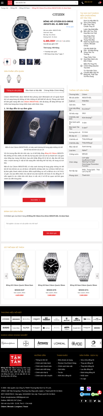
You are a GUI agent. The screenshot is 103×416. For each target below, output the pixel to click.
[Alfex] (26, 328)
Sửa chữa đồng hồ (87, 360)
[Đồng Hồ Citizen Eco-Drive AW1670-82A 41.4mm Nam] (9, 79)
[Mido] (56, 328)
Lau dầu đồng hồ (87, 369)
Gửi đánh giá (52, 233)
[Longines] (36, 319)
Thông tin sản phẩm (14, 90)
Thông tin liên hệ (41, 360)
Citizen (3, 406)
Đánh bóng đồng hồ (88, 372)
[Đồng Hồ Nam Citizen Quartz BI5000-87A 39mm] (51, 280)
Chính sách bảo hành (43, 363)
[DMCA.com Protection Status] (95, 396)
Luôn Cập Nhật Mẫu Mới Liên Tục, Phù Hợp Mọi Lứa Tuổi (91, 31)
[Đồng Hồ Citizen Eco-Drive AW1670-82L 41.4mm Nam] (7, 62)
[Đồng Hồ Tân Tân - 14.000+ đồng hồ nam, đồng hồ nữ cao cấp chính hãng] (10, 3)
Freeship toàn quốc (51, 51)
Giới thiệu (61, 369)
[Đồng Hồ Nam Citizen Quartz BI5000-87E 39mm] (19, 280)
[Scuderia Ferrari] (67, 319)
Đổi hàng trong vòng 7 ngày (54, 54)
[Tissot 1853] (46, 319)
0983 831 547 (88, 2)
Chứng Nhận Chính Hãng (53, 90)
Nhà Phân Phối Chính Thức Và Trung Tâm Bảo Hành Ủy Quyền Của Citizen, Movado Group (91, 40)
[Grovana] (36, 328)
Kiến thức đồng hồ (64, 375)
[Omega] (56, 319)
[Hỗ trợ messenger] (89, 389)
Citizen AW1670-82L (31, 102)
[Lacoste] (77, 319)
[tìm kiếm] (76, 2)
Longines (18, 406)
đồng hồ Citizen (51, 153)
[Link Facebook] (82, 401)
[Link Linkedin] (99, 401)
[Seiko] (97, 328)
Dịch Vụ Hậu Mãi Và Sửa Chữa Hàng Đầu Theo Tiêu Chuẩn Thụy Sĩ (91, 23)
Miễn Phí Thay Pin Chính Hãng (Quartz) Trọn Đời (91, 66)
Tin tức (60, 372)
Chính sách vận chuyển (44, 375)
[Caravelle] (46, 328)
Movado (10, 406)
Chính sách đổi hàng (43, 369)
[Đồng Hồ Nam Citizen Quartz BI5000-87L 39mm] (83, 280)
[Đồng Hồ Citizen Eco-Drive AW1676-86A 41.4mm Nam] (19, 79)
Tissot (25, 406)
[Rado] (6, 328)
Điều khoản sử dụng (65, 360)
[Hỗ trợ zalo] (82, 389)
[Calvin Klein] (16, 328)
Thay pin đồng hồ (87, 363)
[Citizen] (58, 17)
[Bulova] (26, 319)
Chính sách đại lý (42, 372)
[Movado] (16, 319)
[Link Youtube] (86, 401)
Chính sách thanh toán (44, 366)
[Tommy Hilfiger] (87, 319)
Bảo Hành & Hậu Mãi (34, 90)
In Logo (83, 379)
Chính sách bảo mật (65, 366)
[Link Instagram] (90, 401)
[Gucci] (77, 328)
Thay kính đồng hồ (87, 366)
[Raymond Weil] (87, 328)
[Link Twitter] (95, 401)
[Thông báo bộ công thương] (85, 396)
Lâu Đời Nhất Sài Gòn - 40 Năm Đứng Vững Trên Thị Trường (91, 51)
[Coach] (97, 319)
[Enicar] (67, 328)
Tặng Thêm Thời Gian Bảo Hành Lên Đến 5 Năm (91, 59)
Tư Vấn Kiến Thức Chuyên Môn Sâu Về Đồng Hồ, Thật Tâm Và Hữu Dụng (91, 73)
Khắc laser (84, 375)
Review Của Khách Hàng (67, 363)
